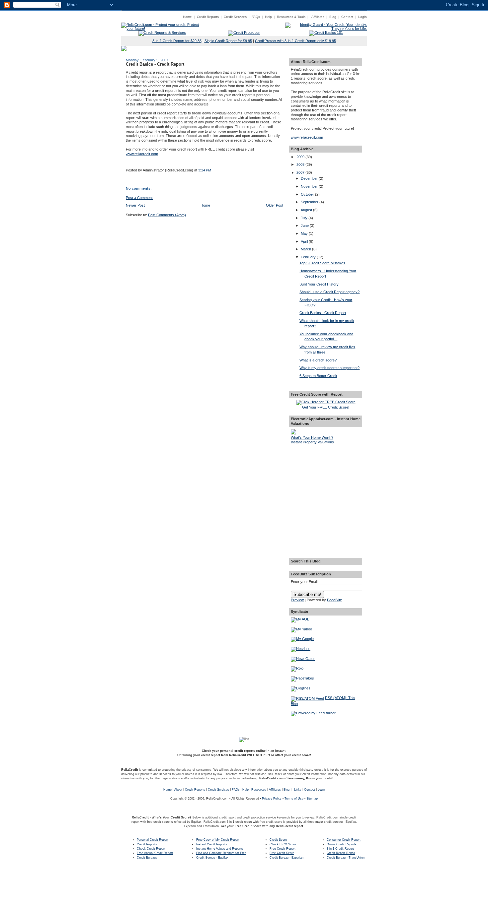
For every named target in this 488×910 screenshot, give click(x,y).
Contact (347, 17)
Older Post (274, 205)
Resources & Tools (291, 17)
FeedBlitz (334, 600)
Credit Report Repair (341, 853)
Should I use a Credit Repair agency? (329, 292)
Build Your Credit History (319, 284)
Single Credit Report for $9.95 (228, 41)
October (308, 194)
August (307, 210)
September (310, 202)
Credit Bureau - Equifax (212, 857)
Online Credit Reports (342, 844)
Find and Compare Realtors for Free (221, 853)
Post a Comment (139, 198)
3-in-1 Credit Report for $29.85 (177, 41)
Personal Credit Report (152, 839)
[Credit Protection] (244, 32)
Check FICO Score (283, 844)
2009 (300, 157)
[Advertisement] (325, 482)
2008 (300, 164)
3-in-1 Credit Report (340, 848)
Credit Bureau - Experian (286, 857)
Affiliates (317, 17)
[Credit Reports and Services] (162, 32)
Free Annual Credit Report (155, 853)
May (305, 233)
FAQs (256, 17)
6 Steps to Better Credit (318, 376)
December (310, 178)
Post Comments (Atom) (167, 215)
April (305, 241)
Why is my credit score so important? (329, 368)
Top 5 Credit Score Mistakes (322, 263)
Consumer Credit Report (344, 839)
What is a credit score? (318, 360)
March (306, 249)
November (310, 186)
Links (297, 789)
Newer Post (135, 205)
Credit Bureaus (147, 857)
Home (187, 17)
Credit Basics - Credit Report (155, 64)
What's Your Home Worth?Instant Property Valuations (312, 439)
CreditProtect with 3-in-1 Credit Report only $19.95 (295, 41)
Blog (332, 17)
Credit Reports (208, 17)
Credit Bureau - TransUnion (346, 857)
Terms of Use (294, 798)
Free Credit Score (282, 853)
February (309, 257)
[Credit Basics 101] (326, 32)
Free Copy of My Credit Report (217, 839)
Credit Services (235, 17)
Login (362, 17)
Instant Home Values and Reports (219, 848)
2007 (300, 172)
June (305, 226)
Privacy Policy (272, 798)
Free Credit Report (282, 848)
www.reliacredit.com (142, 154)
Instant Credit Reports (211, 844)
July (304, 218)
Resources (258, 789)
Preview (297, 600)
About (178, 789)
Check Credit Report (151, 848)
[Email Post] (126, 162)
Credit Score (278, 839)
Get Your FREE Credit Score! (325, 407)
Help (268, 17)
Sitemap (312, 798)
